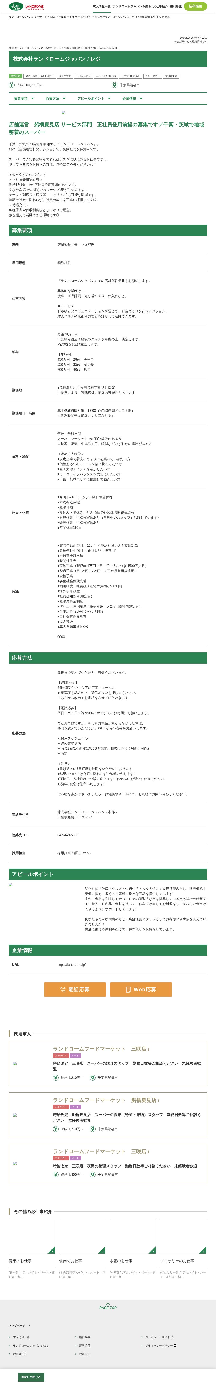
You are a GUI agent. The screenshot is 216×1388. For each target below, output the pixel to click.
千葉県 (62, 16)
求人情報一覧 (21, 1337)
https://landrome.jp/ (71, 965)
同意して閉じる (31, 1377)
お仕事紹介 (20, 1353)
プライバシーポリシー (159, 1345)
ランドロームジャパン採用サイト (28, 16)
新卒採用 (84, 1345)
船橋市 (73, 16)
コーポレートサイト (157, 1337)
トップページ (17, 1325)
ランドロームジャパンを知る (31, 1345)
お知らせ (84, 1353)
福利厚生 (84, 1337)
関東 (52, 16)
